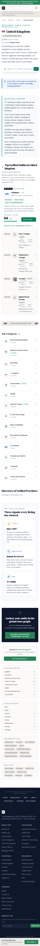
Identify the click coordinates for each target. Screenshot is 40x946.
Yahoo (33, 797)
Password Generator (11, 752)
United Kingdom (7, 863)
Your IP (21, 745)
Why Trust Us (26, 874)
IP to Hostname (29, 742)
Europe (18, 20)
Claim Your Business (9, 843)
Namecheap (8, 801)
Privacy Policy (7, 905)
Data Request (6, 909)
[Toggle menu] (36, 8)
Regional (11, 20)
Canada (4, 867)
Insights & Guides (28, 863)
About (4, 891)
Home (4, 20)
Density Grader (21, 772)
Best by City (6, 833)
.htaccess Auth (9, 749)
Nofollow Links (24, 752)
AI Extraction (9, 775)
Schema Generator (25, 756)
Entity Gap (19, 775)
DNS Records (9, 742)
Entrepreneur (15, 797)
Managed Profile (7, 851)
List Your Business (19, 658)
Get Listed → (31, 942)
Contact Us (5, 894)
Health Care (26, 833)
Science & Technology (30, 840)
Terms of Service (8, 902)
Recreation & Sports (29, 847)
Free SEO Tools (27, 867)
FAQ (23, 878)
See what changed (27, 3)
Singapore (5, 878)
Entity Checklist (9, 772)
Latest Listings (6, 836)
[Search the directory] (36, 69)
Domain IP (19, 742)
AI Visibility (19, 768)
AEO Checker (9, 768)
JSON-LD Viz (29, 768)
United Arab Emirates (9, 874)
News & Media (7, 898)
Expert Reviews (27, 860)
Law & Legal (26, 836)
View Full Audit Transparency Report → (18, 226)
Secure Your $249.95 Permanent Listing (20, 635)
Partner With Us (7, 847)
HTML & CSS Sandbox (23, 749)
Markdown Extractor (11, 756)
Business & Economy (29, 829)
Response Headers (10, 745)
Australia (5, 871)
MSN (25, 797)
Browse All (5, 829)
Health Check (26, 871)
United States (6, 860)
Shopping (25, 843)
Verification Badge (28, 881)
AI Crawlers (28, 775)
